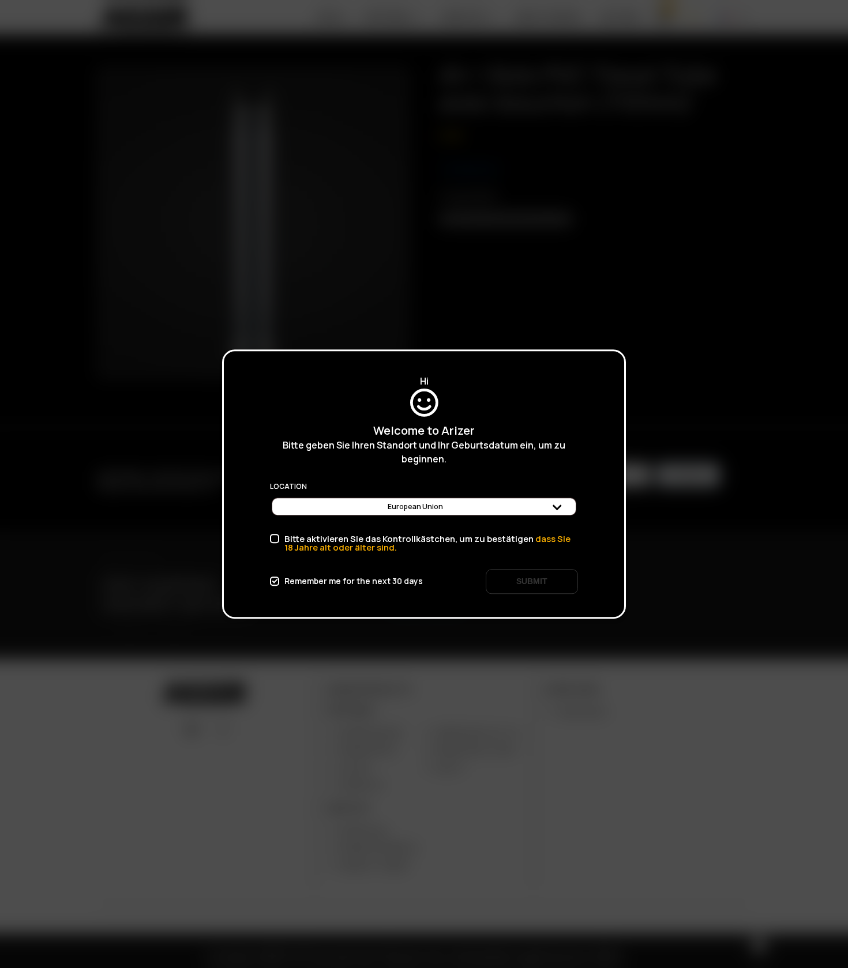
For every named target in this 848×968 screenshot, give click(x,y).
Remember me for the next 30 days (353, 581)
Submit (531, 581)
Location (288, 486)
